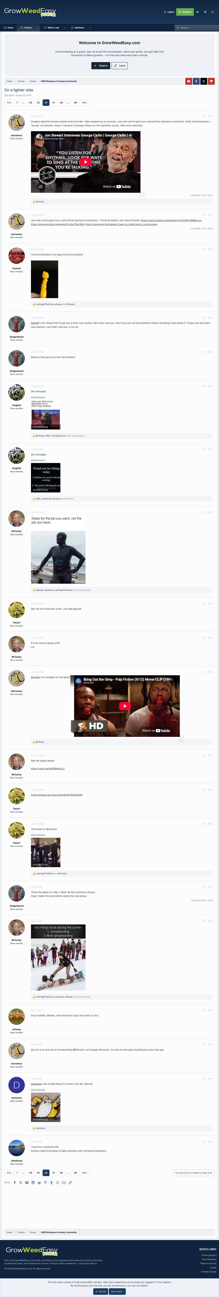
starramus (36, 1084)
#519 (210, 1078)
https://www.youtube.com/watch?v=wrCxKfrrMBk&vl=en (171, 220)
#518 (210, 1044)
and (51, 873)
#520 (210, 1141)
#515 (210, 887)
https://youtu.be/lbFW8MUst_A (48, 768)
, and (55, 304)
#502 (210, 215)
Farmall (34, 323)
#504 (210, 317)
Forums (28, 27)
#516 (210, 921)
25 (38, 102)
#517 (210, 1010)
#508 (210, 512)
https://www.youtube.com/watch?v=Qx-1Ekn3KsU (58, 224)
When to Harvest (208, 1263)
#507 (210, 449)
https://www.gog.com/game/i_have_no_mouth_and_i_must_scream (121, 224)
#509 (210, 603)
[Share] (204, 116)
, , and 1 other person (60, 435)
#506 (210, 386)
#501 (210, 116)
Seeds (213, 1267)
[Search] (212, 12)
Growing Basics (209, 1255)
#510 (210, 637)
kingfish (10, 95)
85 (75, 102)
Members (79, 27)
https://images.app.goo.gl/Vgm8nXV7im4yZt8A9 (56, 794)
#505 (210, 352)
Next (84, 102)
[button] (205, 12)
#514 (210, 824)
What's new (53, 27)
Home (10, 27)
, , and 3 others (54, 498)
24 (30, 102)
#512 (210, 755)
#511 (210, 672)
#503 (210, 249)
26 (46, 102)
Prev (9, 102)
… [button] (23, 102)
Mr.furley (36, 677)
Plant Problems (209, 1259)
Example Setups (208, 1271)
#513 (210, 789)
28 (61, 102)
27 (53, 102)
